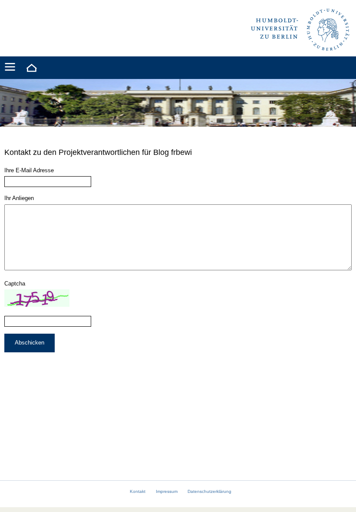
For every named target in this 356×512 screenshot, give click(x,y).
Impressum (167, 491)
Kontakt (137, 491)
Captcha (14, 283)
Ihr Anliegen (19, 198)
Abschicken (29, 342)
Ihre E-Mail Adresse (29, 170)
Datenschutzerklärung (209, 491)
